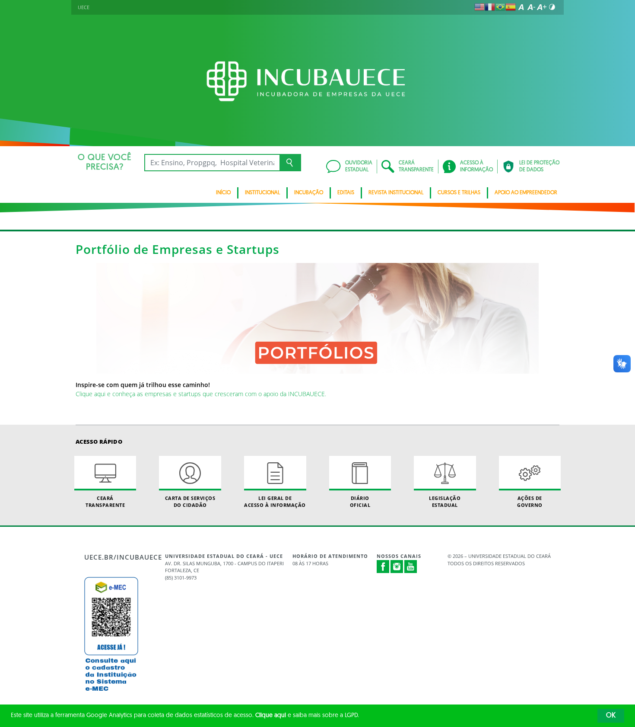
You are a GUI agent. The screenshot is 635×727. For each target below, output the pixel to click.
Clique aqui (270, 715)
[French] (490, 7)
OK (611, 715)
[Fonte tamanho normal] (521, 7)
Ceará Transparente (105, 501)
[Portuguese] (500, 7)
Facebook (383, 566)
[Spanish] (510, 7)
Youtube (410, 566)
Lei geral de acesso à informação (275, 501)
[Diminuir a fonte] (531, 7)
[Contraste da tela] (552, 7)
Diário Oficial (360, 501)
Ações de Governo (530, 501)
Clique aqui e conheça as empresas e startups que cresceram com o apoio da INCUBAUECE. (201, 394)
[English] (479, 7)
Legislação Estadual (444, 501)
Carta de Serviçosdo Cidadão (190, 501)
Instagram (397, 566)
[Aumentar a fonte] (542, 7)
